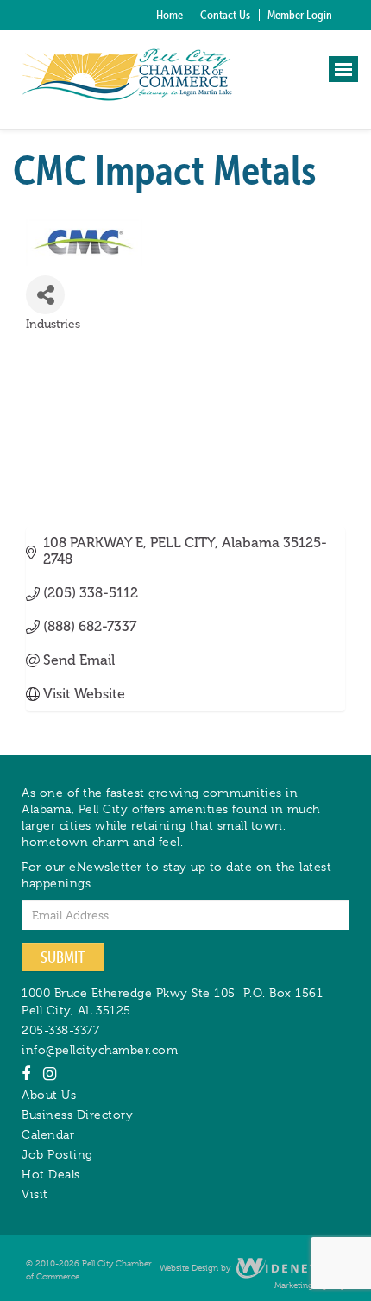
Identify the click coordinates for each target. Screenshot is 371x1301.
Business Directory (77, 1114)
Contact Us (225, 15)
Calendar (48, 1134)
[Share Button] (45, 294)
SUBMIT (63, 957)
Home (169, 15)
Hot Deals (51, 1174)
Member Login (299, 15)
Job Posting (57, 1154)
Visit (35, 1194)
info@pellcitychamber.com (100, 1050)
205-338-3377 (60, 1030)
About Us (49, 1095)
